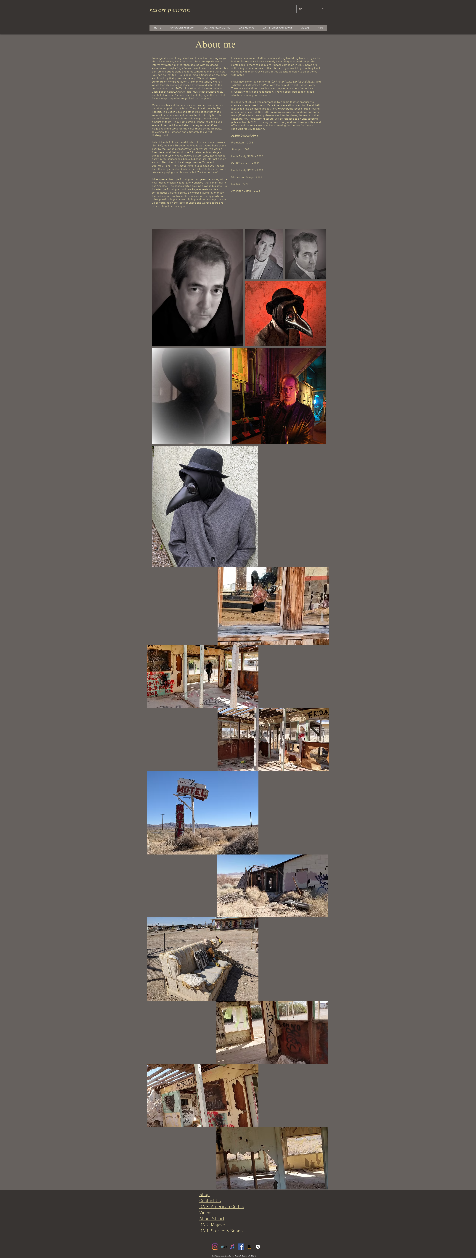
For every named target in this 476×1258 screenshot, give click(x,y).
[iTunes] (232, 1246)
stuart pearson (169, 9)
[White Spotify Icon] (258, 1246)
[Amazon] (249, 1246)
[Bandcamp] (224, 1246)
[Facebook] (241, 1246)
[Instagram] (215, 1246)
